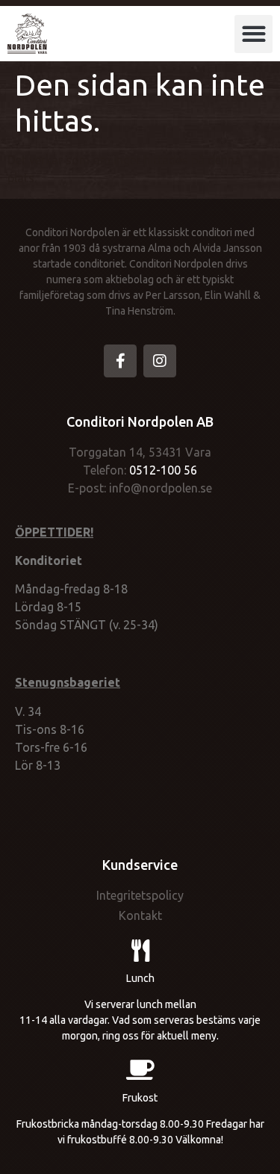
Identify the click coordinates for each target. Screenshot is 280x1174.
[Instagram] (159, 361)
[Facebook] (120, 361)
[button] (253, 34)
